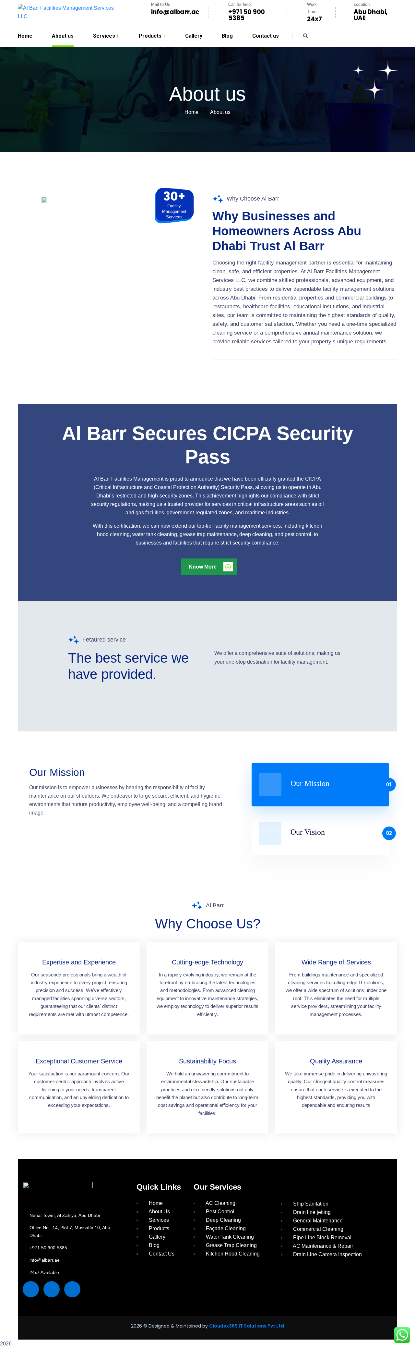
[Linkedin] (72, 1289)
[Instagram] (51, 1289)
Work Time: (312, 8)
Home (191, 112)
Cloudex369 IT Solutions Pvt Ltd (246, 1326)
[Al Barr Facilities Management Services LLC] (69, 12)
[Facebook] (31, 1289)
